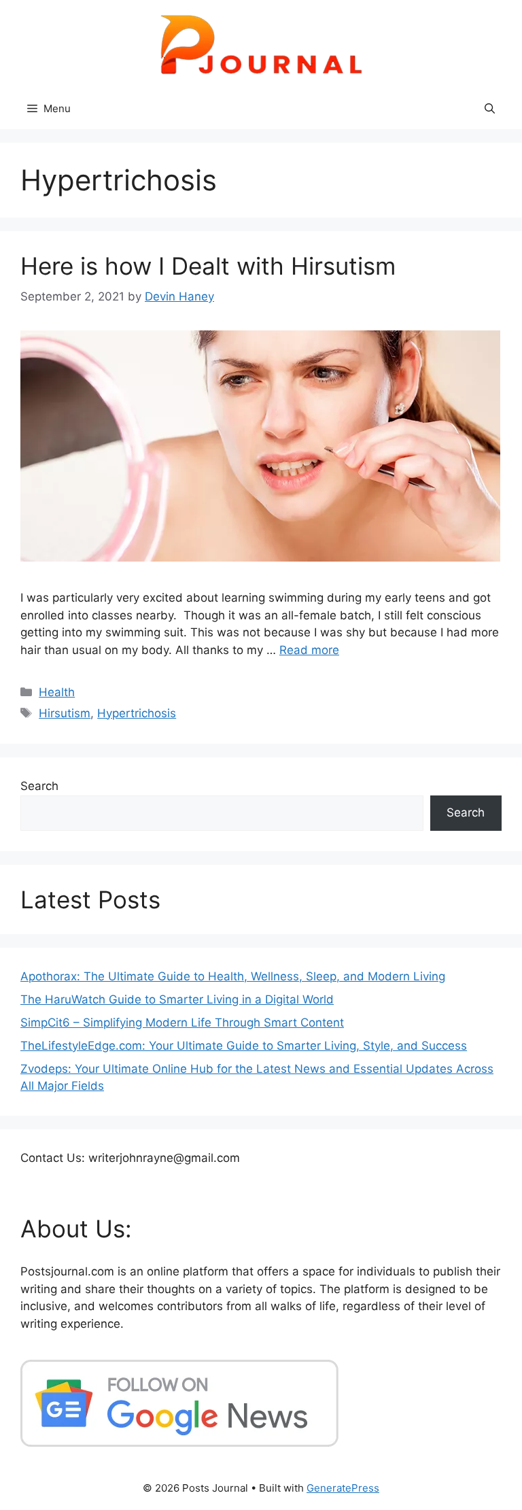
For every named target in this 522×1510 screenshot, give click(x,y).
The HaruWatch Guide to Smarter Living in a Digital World (177, 999)
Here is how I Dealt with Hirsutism (208, 266)
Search (39, 786)
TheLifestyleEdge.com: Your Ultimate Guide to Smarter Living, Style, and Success (243, 1045)
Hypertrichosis (136, 713)
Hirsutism (64, 713)
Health (57, 692)
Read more (309, 650)
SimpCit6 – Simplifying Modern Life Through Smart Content (182, 1022)
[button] (489, 108)
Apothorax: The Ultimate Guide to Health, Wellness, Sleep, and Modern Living (232, 976)
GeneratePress (343, 1487)
